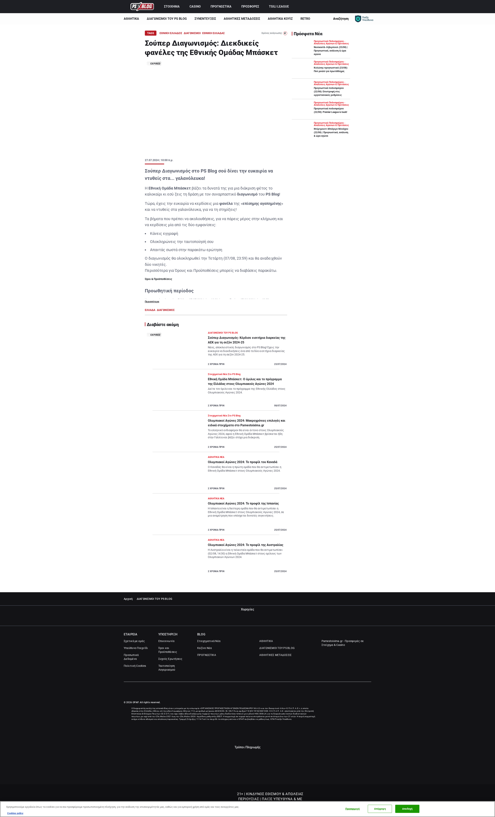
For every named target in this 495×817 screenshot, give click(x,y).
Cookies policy (15, 813)
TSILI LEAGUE (279, 6)
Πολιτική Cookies (135, 665)
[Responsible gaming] (364, 19)
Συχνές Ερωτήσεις (170, 658)
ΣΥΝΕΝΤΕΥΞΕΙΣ (205, 19)
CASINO (195, 6)
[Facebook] (361, 691)
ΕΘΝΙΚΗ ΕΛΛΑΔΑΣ (213, 33)
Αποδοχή (407, 808)
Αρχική (128, 598)
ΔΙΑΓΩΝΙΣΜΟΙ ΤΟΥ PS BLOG (167, 19)
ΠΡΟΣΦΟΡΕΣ (250, 6)
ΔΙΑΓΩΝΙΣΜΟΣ (166, 310)
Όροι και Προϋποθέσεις (167, 649)
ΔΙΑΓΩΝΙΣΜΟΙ (192, 33)
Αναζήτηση (341, 19)
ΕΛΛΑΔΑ (150, 310)
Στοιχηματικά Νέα (208, 641)
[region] (247, 809)
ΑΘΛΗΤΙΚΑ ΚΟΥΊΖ (280, 19)
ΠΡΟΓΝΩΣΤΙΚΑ (221, 6)
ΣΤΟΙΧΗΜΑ (172, 6)
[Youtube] (369, 691)
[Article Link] (216, 350)
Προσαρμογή (352, 808)
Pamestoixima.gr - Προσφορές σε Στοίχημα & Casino (343, 642)
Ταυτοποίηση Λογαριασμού (166, 667)
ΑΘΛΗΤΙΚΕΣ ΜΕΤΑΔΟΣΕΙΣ (242, 19)
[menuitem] (174, 6)
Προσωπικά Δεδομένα (131, 656)
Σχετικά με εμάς (134, 641)
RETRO (305, 19)
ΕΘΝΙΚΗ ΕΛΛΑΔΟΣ (171, 33)
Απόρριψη (380, 808)
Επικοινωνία (166, 641)
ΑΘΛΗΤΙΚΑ (131, 19)
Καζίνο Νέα (204, 648)
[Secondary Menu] (368, 6)
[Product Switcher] (125, 6)
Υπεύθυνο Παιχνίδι (136, 648)
